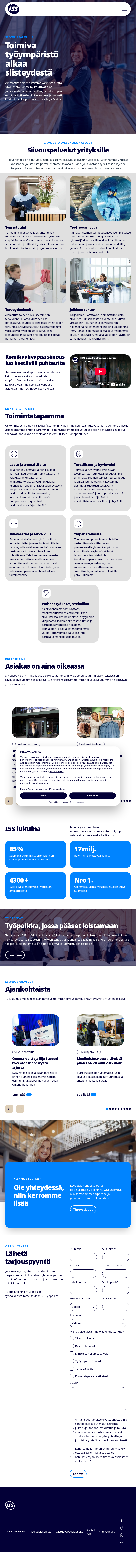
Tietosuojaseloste (40, 1531)
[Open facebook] (121, 1520)
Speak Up (91, 1531)
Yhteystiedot (83, 1209)
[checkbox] (99, 1357)
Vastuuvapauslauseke (69, 1531)
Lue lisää (15, 955)
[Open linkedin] (121, 1535)
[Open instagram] (121, 1527)
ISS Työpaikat (49, 1296)
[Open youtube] (121, 1542)
